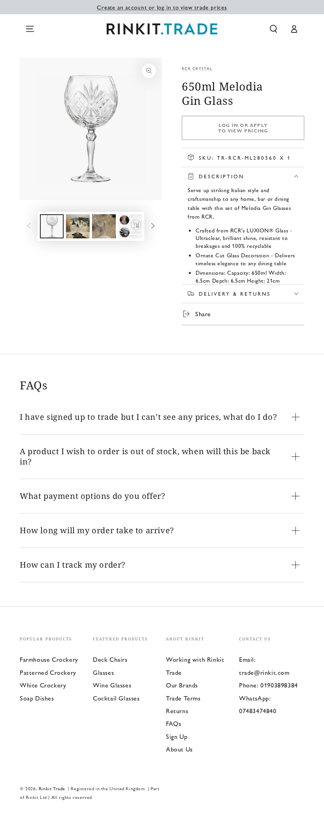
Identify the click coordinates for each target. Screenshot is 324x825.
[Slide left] (29, 226)
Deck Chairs (110, 659)
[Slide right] (153, 226)
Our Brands (182, 684)
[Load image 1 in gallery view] (52, 226)
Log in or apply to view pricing (243, 128)
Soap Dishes (37, 697)
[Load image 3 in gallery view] (104, 226)
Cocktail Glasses (116, 697)
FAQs (173, 723)
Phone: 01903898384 (268, 684)
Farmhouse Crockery (49, 659)
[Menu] (30, 29)
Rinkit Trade (52, 788)
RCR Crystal (197, 68)
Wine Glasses (112, 684)
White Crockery (43, 684)
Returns (177, 710)
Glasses (103, 672)
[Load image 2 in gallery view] (78, 226)
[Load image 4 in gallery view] (130, 226)
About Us (179, 748)
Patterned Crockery (48, 672)
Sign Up (176, 736)
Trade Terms (183, 697)
